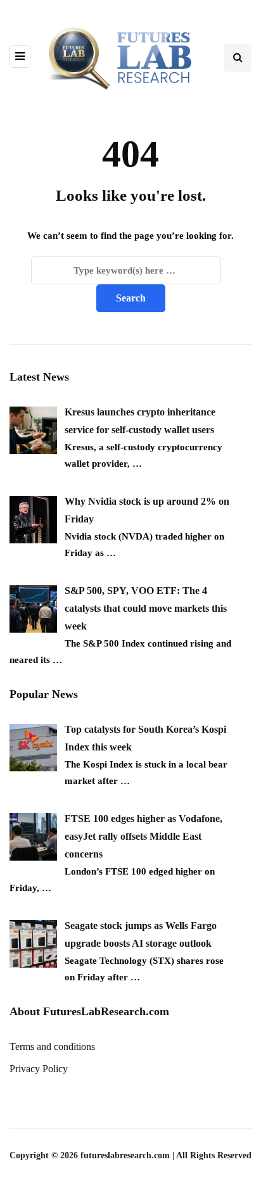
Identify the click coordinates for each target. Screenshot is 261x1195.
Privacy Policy (39, 1068)
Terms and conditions (52, 1046)
